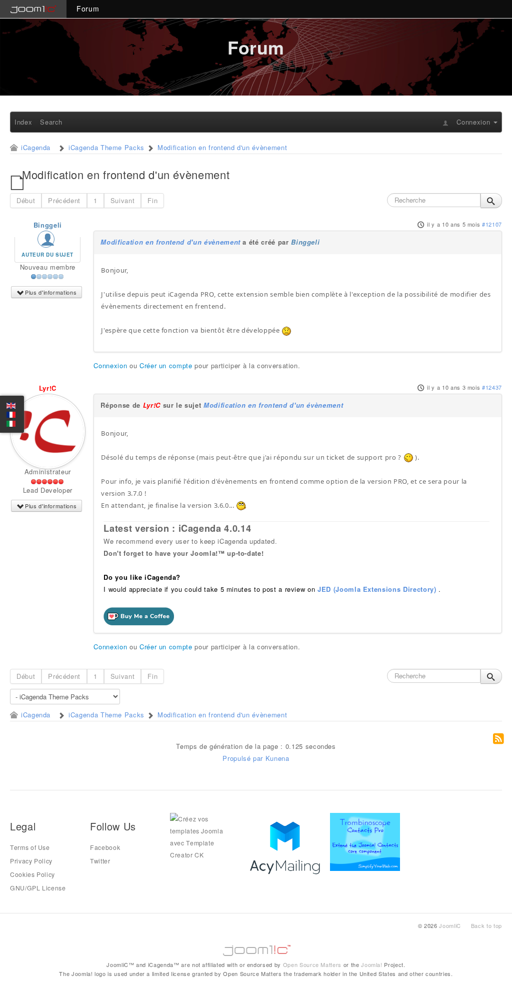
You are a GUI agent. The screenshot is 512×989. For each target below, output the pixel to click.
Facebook (105, 847)
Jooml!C (256, 948)
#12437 (492, 387)
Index (23, 122)
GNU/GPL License (38, 887)
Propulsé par (243, 758)
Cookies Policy (32, 874)
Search (51, 122)
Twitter (100, 860)
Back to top (486, 925)
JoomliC (450, 925)
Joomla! (371, 964)
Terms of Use (30, 847)
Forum (87, 9)
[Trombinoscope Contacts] (367, 840)
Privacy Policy (31, 860)
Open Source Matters (312, 964)
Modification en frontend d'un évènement (170, 242)
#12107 (492, 224)
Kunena (278, 758)
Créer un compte (166, 365)
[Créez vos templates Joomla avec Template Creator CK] (205, 835)
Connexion (110, 365)
